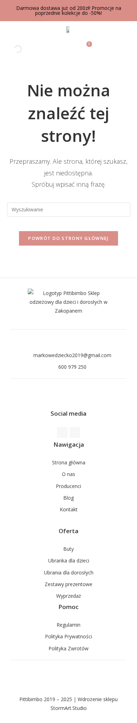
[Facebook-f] (62, 432)
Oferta (68, 531)
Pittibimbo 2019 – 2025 (45, 699)
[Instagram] (75, 432)
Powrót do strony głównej (68, 238)
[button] (127, 49)
